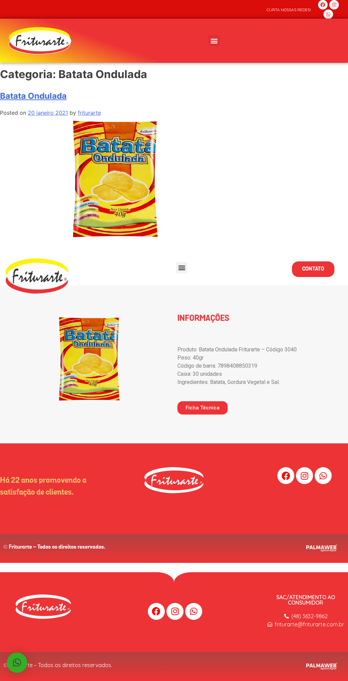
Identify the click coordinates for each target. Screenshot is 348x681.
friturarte (89, 112)
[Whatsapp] (328, 14)
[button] (214, 40)
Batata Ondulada (33, 96)
